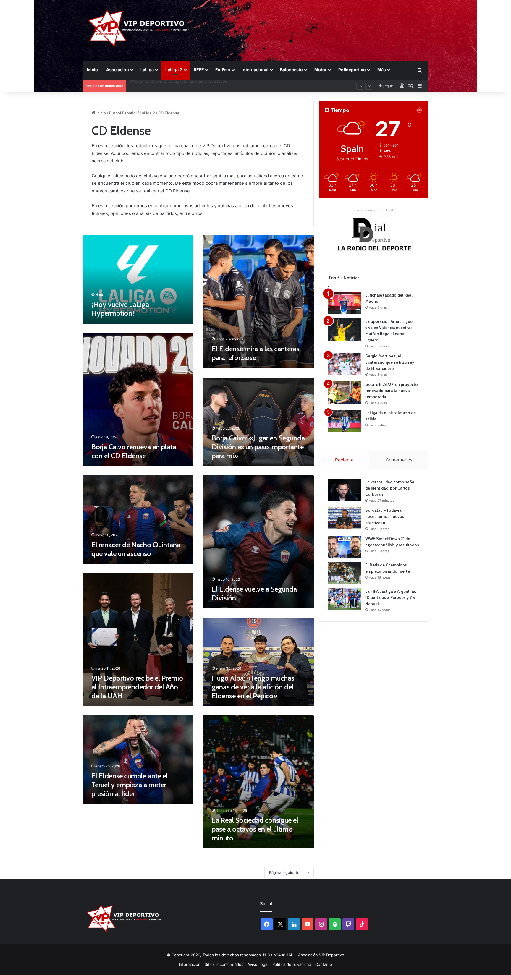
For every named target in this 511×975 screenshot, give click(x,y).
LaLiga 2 (173, 69)
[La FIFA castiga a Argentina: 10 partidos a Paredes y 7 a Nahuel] (344, 599)
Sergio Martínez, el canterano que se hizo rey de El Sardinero (389, 362)
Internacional (255, 69)
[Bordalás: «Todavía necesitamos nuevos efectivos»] (344, 518)
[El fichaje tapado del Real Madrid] (344, 303)
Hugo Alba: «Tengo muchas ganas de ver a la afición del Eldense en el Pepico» (253, 687)
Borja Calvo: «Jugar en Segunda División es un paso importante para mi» (258, 447)
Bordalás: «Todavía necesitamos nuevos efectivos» (384, 516)
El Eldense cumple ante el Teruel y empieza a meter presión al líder (129, 785)
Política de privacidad (291, 964)
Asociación (117, 69)
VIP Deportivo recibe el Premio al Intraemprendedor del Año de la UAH (137, 687)
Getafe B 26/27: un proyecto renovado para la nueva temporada (391, 390)
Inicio (92, 69)
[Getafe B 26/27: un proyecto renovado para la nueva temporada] (344, 392)
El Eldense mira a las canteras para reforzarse (255, 353)
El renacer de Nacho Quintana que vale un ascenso (135, 549)
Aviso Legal (258, 964)
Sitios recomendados (224, 964)
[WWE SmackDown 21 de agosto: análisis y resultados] (344, 547)
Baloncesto (291, 69)
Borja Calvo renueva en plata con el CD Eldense (133, 451)
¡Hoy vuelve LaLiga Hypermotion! (120, 309)
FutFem (222, 69)
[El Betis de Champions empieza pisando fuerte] (344, 573)
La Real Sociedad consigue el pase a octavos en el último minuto (255, 829)
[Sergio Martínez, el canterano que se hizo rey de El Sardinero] (344, 364)
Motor (320, 69)
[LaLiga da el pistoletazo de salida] (344, 421)
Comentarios (399, 460)
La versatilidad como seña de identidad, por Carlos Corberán (389, 488)
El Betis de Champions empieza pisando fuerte (172, 86)
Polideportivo (352, 69)
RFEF (199, 69)
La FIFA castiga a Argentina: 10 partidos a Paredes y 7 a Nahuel (390, 597)
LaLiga (147, 69)
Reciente (344, 460)
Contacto (323, 964)
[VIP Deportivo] (137, 28)
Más (381, 69)
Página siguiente (284, 872)
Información (189, 964)
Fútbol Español (123, 113)
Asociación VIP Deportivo (321, 955)
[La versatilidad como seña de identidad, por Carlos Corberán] (344, 490)
